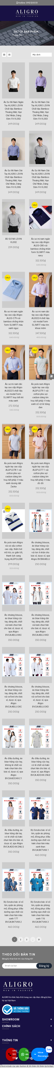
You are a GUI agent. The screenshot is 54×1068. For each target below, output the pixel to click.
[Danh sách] (9, 55)
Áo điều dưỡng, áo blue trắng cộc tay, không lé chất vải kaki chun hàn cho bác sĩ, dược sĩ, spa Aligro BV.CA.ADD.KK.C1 (13, 768)
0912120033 (32, 3)
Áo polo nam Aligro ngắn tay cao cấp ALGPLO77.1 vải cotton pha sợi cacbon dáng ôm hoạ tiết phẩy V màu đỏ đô (40, 473)
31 (39, 939)
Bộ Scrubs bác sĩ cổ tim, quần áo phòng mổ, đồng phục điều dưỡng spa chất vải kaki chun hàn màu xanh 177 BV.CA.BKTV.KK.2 (13, 912)
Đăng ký (44, 965)
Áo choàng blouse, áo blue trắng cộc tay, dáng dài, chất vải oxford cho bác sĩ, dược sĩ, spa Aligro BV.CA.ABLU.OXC (13, 696)
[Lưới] (4, 55)
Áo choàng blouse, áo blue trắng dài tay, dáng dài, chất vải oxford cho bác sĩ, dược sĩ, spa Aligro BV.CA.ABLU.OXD (40, 696)
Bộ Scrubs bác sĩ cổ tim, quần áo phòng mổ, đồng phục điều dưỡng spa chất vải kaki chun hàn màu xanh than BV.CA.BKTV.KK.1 (40, 840)
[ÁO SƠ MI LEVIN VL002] (13, 217)
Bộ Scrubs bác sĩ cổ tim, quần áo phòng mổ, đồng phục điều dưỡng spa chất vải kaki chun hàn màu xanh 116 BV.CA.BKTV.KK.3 (40, 912)
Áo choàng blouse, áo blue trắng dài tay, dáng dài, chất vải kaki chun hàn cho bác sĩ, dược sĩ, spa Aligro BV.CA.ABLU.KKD (40, 625)
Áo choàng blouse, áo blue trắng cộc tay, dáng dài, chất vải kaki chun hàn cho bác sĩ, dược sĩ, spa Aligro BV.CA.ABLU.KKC (13, 625)
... (33, 939)
